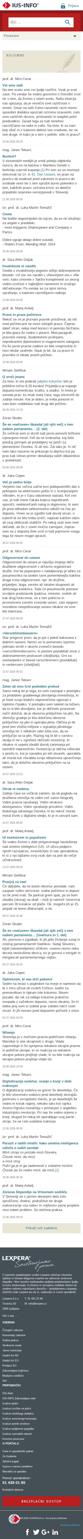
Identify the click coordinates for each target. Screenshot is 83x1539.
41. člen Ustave (43, 174)
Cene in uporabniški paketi (17, 1451)
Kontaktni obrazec (13, 1489)
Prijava (73, 6)
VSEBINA (8, 1322)
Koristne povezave (13, 1438)
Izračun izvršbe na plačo (16, 1408)
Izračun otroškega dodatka (17, 1413)
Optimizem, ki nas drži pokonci (27, 979)
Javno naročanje (12, 1350)
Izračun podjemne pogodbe (18, 1428)
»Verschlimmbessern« (20, 633)
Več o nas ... (9, 1315)
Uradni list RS (10, 1355)
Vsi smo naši (12, 85)
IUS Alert (7, 1393)
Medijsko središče (13, 1375)
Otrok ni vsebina (15, 789)
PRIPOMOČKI (11, 1385)
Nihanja (8, 1032)
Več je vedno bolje (16, 482)
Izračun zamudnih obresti (17, 1433)
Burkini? (9, 156)
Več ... (6, 1380)
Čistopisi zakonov (12, 1330)
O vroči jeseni (13, 377)
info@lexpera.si (37, 1303)
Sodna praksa (10, 1340)
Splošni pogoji (10, 1461)
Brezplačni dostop (42, 1501)
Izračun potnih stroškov (16, 1423)
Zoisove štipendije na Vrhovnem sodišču (34, 1192)
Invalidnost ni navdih (19, 266)
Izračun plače (10, 1403)
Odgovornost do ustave (21, 558)
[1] (43, 170)
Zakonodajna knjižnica (15, 1370)
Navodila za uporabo (14, 1471)
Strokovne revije (11, 1345)
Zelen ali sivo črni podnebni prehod (30, 686)
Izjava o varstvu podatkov (17, 1466)
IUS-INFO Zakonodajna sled (18, 1398)
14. (24, 174)
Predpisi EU (9, 1365)
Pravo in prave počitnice (21, 315)
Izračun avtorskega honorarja (19, 1418)
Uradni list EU (10, 1360)
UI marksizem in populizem (24, 837)
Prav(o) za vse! (14, 882)
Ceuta (7, 214)
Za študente (9, 1456)
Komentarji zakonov (14, 1335)
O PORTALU (10, 1443)
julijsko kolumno (49, 381)
